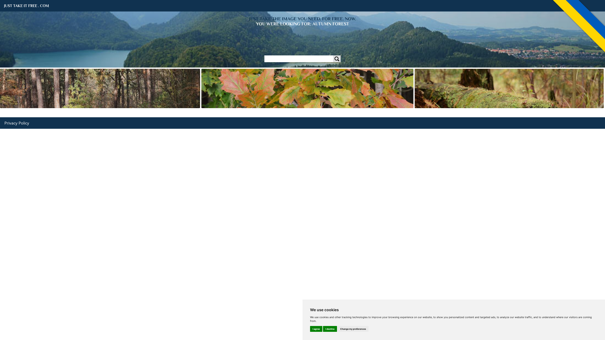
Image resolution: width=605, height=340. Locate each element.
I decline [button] (330, 329)
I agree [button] (316, 329)
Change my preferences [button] (353, 329)
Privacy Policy (16, 123)
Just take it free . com (26, 5)
